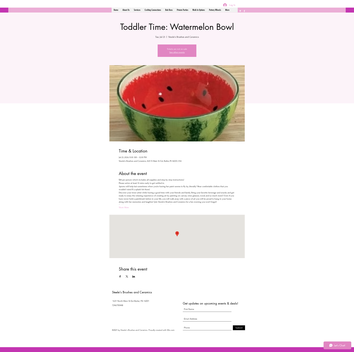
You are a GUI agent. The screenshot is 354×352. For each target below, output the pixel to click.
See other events (177, 52)
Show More (124, 207)
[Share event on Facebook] (120, 276)
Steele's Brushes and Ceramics (132, 292)
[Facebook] (244, 11)
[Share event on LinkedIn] (133, 276)
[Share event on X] (127, 276)
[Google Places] (240, 11)
